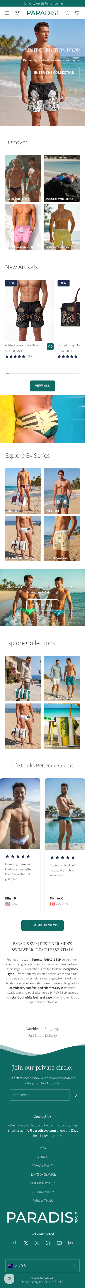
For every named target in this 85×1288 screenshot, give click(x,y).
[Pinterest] (48, 1243)
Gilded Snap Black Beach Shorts (23, 345)
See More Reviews (42, 925)
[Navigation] (7, 13)
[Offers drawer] (17, 13)
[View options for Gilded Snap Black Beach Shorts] (50, 346)
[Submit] (75, 1095)
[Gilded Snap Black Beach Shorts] (29, 310)
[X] (26, 1243)
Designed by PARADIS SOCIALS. (42, 1281)
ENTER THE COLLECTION (54, 72)
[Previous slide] (8, 844)
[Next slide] (76, 844)
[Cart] (77, 13)
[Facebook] (15, 1243)
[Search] (66, 13)
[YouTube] (59, 1243)
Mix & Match (42, 604)
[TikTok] (70, 1243)
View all (42, 385)
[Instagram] (37, 1243)
